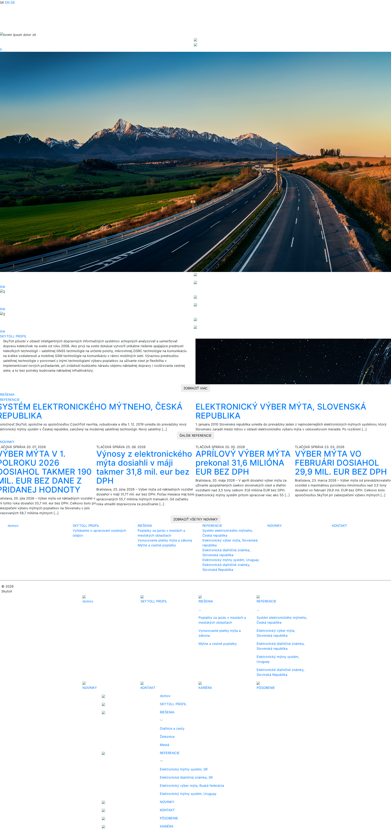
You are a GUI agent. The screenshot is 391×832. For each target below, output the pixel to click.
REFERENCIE (10, 400)
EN (7, 2)
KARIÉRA (166, 826)
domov (13, 526)
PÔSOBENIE (169, 818)
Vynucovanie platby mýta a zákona (165, 540)
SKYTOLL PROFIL (13, 336)
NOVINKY (7, 442)
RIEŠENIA (7, 394)
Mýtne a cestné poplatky (157, 545)
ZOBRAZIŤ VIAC (195, 388)
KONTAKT (339, 526)
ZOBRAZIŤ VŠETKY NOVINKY (195, 519)
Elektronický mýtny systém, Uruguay (230, 560)
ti (1, 49)
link (2, 287)
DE (13, 2)
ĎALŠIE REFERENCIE (196, 435)
